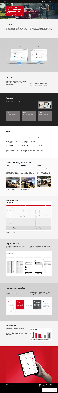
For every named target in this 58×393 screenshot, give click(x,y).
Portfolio (45, 1)
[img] (6, 1)
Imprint (51, 385)
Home (40, 1)
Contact (49, 1)
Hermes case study (42, 385)
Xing (47, 386)
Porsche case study (42, 386)
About (43, 1)
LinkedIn (47, 385)
